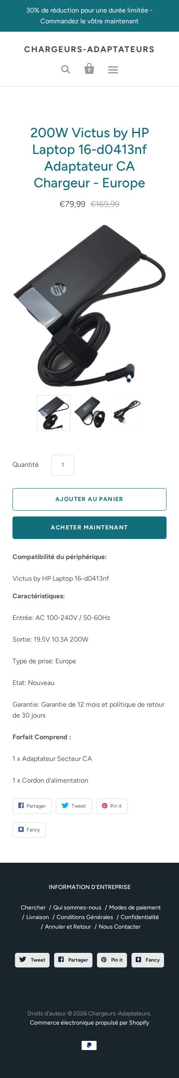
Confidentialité (140, 917)
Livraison (37, 917)
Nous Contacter (120, 926)
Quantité (25, 464)
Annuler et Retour (68, 926)
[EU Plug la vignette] (126, 412)
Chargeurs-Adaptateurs (89, 49)
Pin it (116, 960)
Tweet (37, 960)
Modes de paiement (135, 907)
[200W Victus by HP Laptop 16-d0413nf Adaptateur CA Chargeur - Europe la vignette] (53, 413)
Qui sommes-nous (77, 907)
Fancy (152, 960)
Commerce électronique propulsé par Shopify (89, 1022)
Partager (77, 960)
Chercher (33, 907)
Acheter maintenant (89, 527)
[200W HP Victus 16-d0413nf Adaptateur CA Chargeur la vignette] (89, 412)
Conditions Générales (85, 917)
